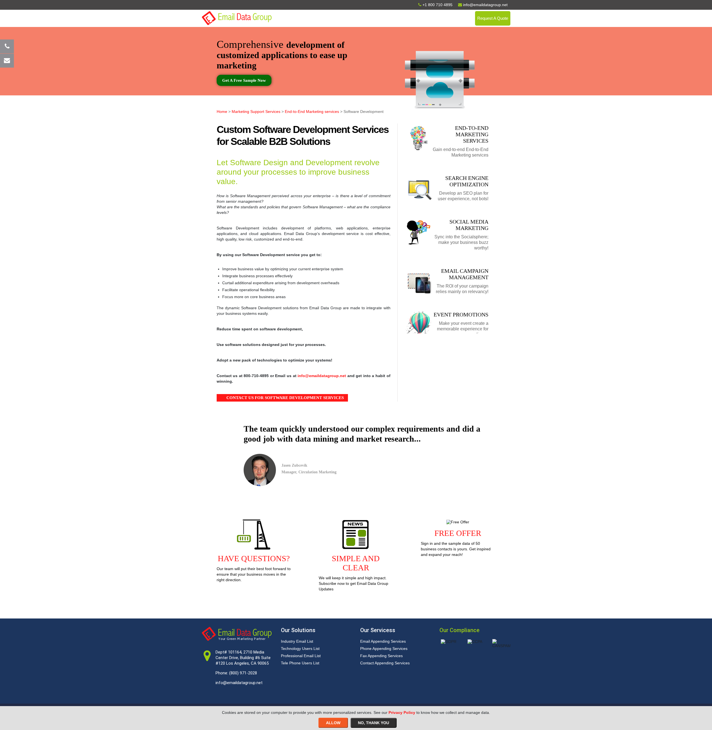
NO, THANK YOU (373, 723)
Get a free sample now (244, 80)
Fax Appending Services (381, 656)
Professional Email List (301, 656)
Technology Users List (300, 648)
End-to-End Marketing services (312, 111)
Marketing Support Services (256, 111)
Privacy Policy (402, 712)
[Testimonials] (351, 470)
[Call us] (7, 46)
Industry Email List (297, 641)
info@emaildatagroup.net (322, 375)
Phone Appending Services (383, 648)
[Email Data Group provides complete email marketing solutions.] (237, 18)
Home (222, 111)
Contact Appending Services (385, 663)
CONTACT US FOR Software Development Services (285, 397)
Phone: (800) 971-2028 (236, 672)
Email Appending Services (383, 641)
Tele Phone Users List (300, 663)
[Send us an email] (7, 61)
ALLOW (333, 723)
